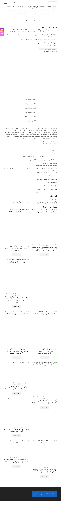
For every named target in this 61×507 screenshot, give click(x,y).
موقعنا (34, 192)
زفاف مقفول (15, 295)
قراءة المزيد (44, 254)
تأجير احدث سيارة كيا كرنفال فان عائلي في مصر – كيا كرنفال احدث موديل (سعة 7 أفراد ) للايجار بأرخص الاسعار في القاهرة (44, 351)
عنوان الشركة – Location (50, 186)
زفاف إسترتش (44, 245)
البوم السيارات (48, 6)
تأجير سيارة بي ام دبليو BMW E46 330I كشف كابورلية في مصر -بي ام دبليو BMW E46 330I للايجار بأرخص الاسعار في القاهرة (44, 470)
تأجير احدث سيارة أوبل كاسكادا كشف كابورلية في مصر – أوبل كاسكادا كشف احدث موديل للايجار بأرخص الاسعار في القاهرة (16, 461)
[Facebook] (52, 143)
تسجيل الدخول (48, 203)
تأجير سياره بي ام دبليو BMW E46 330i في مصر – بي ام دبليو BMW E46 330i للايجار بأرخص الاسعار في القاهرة (16, 248)
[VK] (50, 143)
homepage (18, 293)
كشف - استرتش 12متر (44, 244)
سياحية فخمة (33, 6)
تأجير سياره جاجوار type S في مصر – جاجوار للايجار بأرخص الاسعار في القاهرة (16, 430)
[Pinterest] (49, 143)
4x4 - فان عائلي (25, 293)
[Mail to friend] (48, 143)
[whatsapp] (45, 143)
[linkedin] (46, 143)
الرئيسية (54, 6)
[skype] (43, 143)
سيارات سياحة (40, 6)
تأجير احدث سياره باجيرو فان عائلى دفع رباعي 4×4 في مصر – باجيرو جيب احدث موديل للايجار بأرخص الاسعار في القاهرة (44, 401)
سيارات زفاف (36, 244)
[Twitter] (53, 143)
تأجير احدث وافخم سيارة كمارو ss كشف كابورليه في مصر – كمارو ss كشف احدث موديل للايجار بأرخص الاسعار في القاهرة (17, 351)
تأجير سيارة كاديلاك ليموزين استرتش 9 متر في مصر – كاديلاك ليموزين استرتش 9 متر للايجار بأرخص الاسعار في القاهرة (16, 387)
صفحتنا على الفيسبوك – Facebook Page (47, 189)
